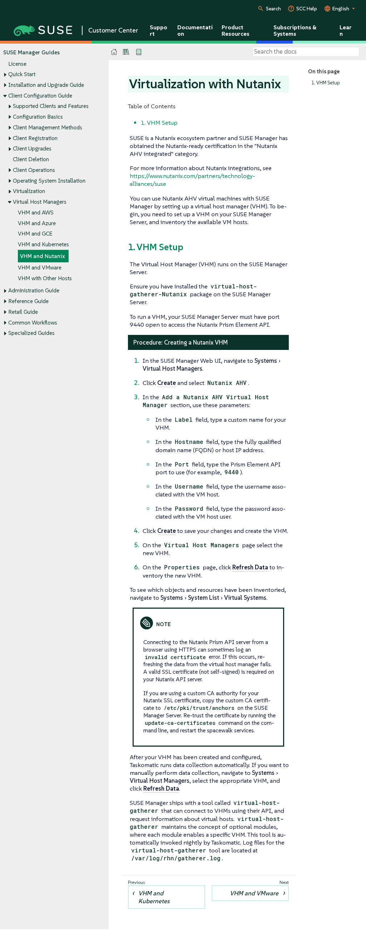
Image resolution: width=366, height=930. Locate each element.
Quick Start (21, 74)
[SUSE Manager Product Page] (126, 52)
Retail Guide (23, 311)
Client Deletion (31, 159)
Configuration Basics (38, 116)
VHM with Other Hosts (45, 278)
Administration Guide (33, 290)
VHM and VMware (39, 267)
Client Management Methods (47, 127)
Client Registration (35, 138)
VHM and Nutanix (42, 256)
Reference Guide (28, 301)
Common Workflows (32, 322)
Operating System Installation (49, 180)
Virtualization (29, 191)
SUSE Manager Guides (31, 52)
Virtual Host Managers (39, 201)
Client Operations (34, 170)
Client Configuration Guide (40, 95)
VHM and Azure (37, 223)
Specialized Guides (31, 333)
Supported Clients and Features (51, 106)
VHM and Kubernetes (43, 244)
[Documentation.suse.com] (114, 52)
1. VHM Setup (325, 83)
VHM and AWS (36, 212)
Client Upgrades (32, 148)
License (17, 63)
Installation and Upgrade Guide (46, 84)
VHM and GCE (35, 233)
